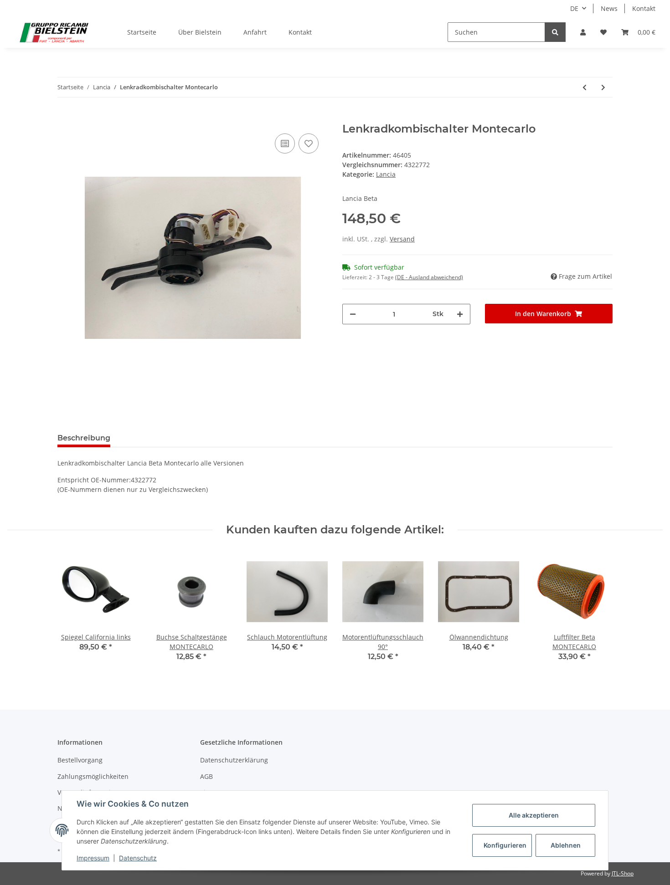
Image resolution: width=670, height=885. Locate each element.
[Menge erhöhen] (460, 314)
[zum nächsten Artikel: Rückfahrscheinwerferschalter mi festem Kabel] (603, 87)
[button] (583, 32)
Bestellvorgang (80, 760)
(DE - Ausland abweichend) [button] (429, 277)
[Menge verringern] (353, 314)
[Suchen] (555, 32)
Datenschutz (138, 858)
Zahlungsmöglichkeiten (93, 776)
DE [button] (574, 8)
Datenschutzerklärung (234, 760)
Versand (402, 239)
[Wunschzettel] (603, 32)
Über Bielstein (200, 32)
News (609, 8)
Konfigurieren (505, 845)
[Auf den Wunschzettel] (309, 143)
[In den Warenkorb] (64, 118)
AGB (206, 776)
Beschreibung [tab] (83, 438)
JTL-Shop (623, 873)
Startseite (141, 32)
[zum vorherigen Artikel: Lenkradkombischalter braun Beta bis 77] (584, 87)
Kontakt (643, 8)
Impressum (93, 858)
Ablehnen (566, 845)
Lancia (386, 174)
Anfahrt (255, 32)
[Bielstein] (56, 32)
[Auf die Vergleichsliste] (285, 143)
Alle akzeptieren (534, 815)
